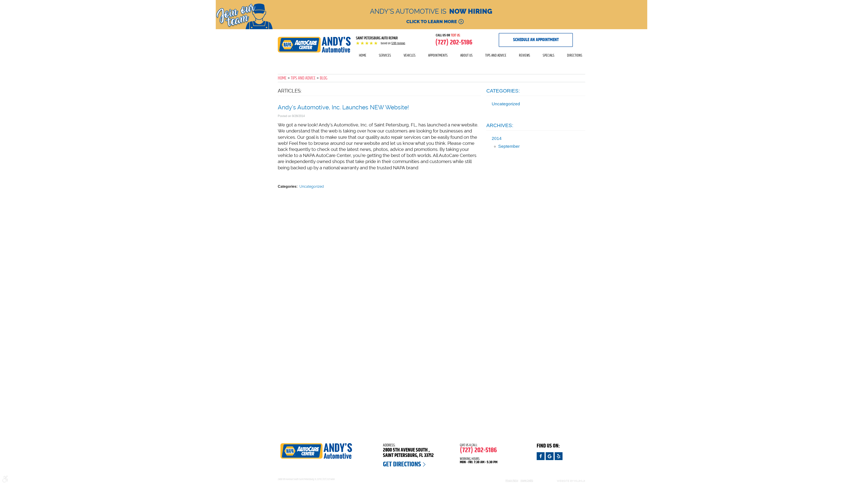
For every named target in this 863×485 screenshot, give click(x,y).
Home (362, 55)
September (509, 146)
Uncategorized (311, 186)
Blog (323, 78)
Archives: (499, 125)
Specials (548, 55)
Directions (574, 55)
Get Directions (402, 464)
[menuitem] (362, 55)
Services (385, 55)
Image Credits (526, 480)
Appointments (438, 55)
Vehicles (410, 55)
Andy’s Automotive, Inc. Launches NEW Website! (343, 107)
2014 (497, 138)
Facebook (541, 456)
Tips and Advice (495, 55)
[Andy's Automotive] (314, 45)
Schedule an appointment (536, 39)
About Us (466, 55)
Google (550, 456)
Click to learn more (431, 21)
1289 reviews (398, 43)
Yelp (559, 456)
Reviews (524, 55)
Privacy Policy (511, 480)
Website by (561, 481)
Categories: (503, 91)
